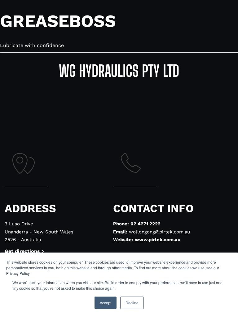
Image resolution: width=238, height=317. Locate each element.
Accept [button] (105, 302)
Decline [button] (132, 302)
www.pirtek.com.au (157, 239)
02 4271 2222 (145, 224)
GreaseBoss (58, 21)
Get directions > (25, 251)
